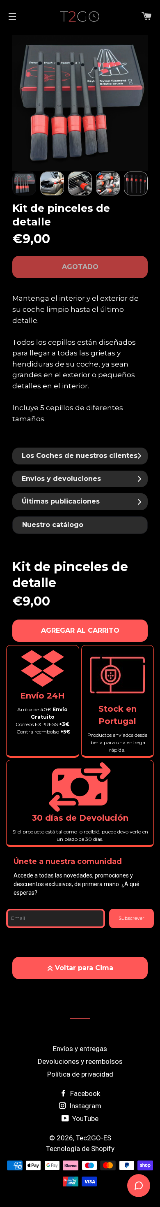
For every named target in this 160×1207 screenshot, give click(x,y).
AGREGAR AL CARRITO (80, 630)
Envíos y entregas (80, 1049)
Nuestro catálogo (52, 525)
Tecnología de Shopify (80, 1148)
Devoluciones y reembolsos (80, 1061)
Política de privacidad (80, 1074)
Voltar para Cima (84, 968)
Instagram (84, 1106)
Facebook (84, 1093)
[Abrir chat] (138, 1185)
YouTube (84, 1118)
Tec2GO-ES (93, 1138)
